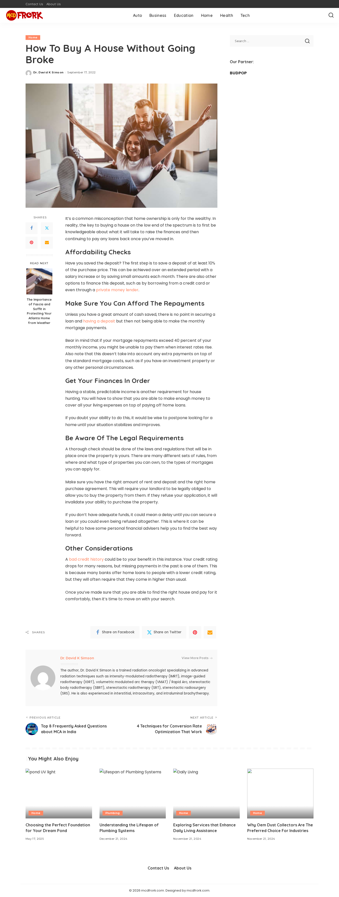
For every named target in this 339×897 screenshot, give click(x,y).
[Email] (47, 243)
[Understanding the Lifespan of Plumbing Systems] (133, 793)
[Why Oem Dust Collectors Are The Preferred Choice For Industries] (280, 793)
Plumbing (112, 813)
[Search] (331, 15)
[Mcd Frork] (24, 15)
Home (33, 37)
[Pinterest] (31, 243)
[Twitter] (47, 228)
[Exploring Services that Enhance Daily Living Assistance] (206, 793)
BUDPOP (238, 73)
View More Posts (195, 658)
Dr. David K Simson (48, 72)
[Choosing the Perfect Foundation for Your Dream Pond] (59, 793)
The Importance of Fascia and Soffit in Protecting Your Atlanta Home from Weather (39, 310)
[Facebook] (31, 228)
